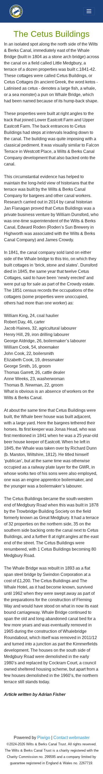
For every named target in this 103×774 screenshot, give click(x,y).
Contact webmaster (71, 737)
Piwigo (43, 737)
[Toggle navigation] (89, 11)
